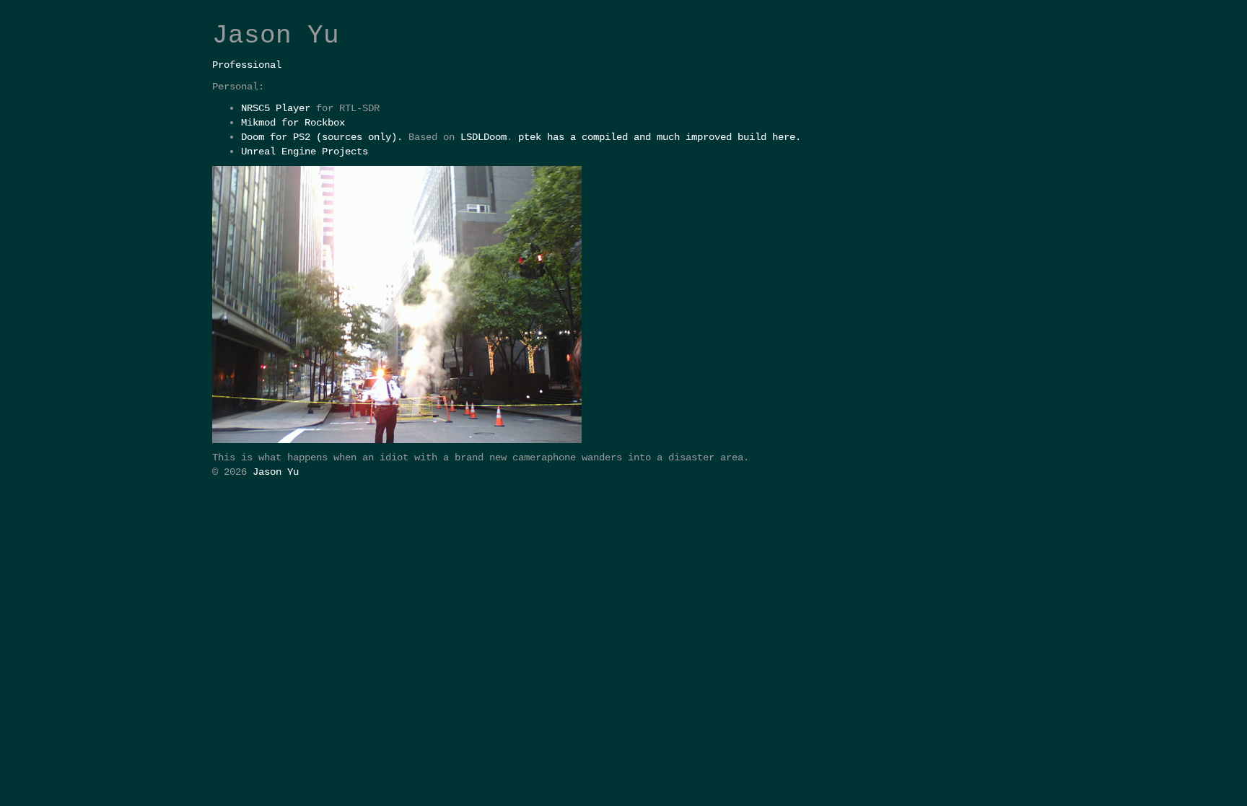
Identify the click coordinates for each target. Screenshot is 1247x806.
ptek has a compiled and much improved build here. (659, 137)
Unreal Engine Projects (304, 151)
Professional (246, 65)
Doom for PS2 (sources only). (322, 137)
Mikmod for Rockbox (293, 122)
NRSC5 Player (275, 108)
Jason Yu (276, 472)
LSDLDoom (483, 137)
